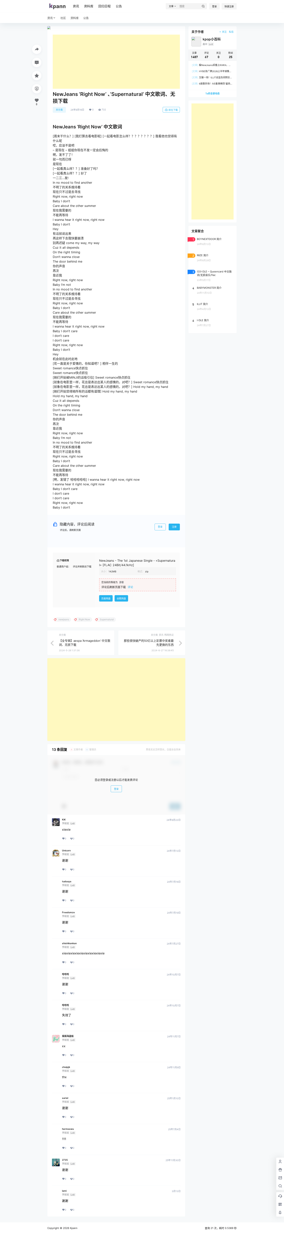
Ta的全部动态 (212, 93)
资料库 (88, 6)
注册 (174, 526)
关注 (224, 31)
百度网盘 (106, 598)
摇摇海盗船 (68, 1036)
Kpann (73, 1228)
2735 (65, 1160)
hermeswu (68, 1129)
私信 (231, 31)
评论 (130, 587)
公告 (119, 6)
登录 (214, 6)
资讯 (76, 6)
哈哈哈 (65, 974)
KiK (64, 819)
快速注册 (229, 6)
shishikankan (69, 943)
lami (64, 1191)
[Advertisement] (116, 62)
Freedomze (68, 912)
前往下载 (173, 109)
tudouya (66, 881)
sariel (65, 1098)
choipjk (66, 1067)
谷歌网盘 (121, 598)
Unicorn (66, 850)
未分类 (59, 109)
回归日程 (104, 6)
